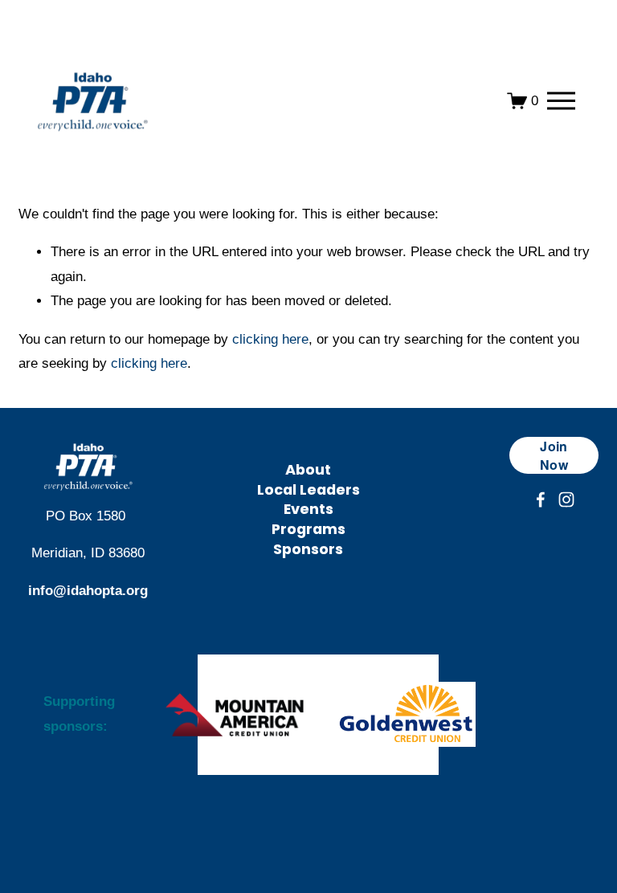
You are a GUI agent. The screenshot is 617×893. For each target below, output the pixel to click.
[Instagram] (566, 499)
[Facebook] (541, 499)
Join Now (554, 455)
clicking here (270, 339)
